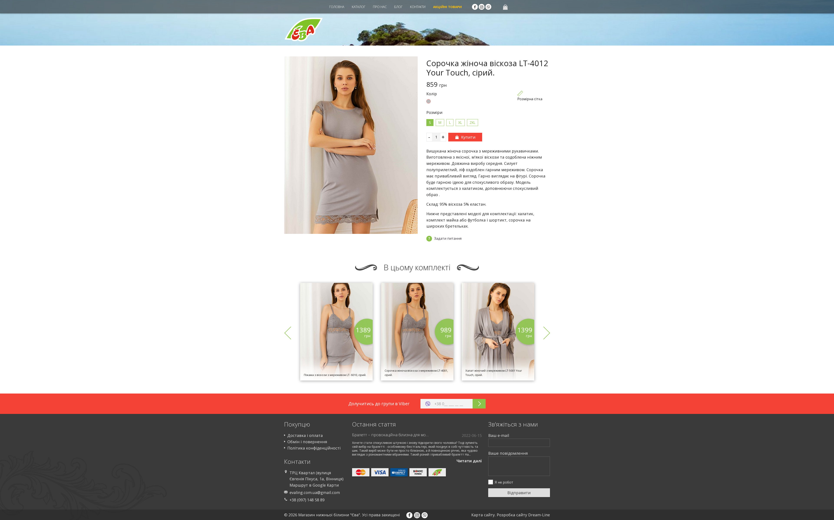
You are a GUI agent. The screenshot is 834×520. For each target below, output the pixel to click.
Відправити (519, 492)
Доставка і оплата (305, 435)
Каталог (358, 7)
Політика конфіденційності (314, 448)
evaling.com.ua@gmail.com (315, 492)
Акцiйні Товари (447, 7)
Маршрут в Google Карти (314, 485)
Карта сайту (483, 514)
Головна (336, 7)
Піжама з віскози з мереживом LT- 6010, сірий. (335, 375)
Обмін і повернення (307, 441)
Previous (290, 332)
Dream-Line (539, 514)
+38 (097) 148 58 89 (307, 499)
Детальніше (336, 360)
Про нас (380, 7)
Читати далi (469, 460)
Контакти (417, 7)
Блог (398, 7)
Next (543, 332)
